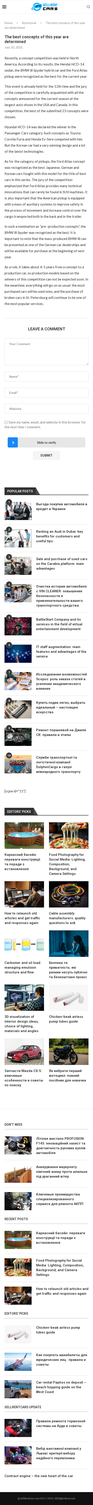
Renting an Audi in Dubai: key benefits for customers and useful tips (59, 536)
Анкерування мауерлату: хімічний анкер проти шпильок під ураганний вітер (61, 1171)
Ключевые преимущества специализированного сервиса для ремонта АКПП (59, 1199)
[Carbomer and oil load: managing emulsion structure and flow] (24, 943)
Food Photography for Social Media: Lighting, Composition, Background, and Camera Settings (67, 864)
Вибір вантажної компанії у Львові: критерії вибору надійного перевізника (58, 1453)
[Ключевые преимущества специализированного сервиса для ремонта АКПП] (18, 1201)
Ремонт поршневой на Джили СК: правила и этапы (61, 732)
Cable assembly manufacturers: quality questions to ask (67, 918)
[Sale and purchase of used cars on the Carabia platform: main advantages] (18, 566)
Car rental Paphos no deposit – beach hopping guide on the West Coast (61, 1387)
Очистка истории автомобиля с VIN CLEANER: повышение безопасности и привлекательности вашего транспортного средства (61, 595)
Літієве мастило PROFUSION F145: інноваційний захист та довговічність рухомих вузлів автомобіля (61, 1146)
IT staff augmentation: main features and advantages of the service (61, 651)
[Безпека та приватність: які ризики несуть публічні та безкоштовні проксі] (68, 943)
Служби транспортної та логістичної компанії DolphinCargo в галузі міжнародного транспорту (58, 764)
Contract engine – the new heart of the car (39, 1476)
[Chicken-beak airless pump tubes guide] (68, 998)
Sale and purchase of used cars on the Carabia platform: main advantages (61, 564)
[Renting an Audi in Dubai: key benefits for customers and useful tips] (18, 538)
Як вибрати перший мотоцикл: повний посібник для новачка (67, 1075)
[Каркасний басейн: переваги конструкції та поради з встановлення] (24, 835)
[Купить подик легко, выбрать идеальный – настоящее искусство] (18, 709)
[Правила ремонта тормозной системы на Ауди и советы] (18, 1428)
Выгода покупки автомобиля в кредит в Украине (61, 506)
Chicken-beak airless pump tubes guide (66, 1019)
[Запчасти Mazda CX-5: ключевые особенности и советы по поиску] (24, 1051)
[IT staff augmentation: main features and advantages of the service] (18, 654)
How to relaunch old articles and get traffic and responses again (22, 918)
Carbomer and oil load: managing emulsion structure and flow (23, 967)
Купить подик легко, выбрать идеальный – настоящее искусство (60, 707)
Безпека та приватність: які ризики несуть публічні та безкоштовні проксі (68, 970)
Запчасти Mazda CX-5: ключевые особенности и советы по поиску (24, 1078)
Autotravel (29, 23)
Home (8, 23)
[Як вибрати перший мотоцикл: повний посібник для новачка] (68, 1051)
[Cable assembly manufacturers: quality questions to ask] (68, 894)
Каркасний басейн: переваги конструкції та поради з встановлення (22, 862)
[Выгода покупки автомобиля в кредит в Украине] (18, 511)
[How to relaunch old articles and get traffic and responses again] (24, 894)
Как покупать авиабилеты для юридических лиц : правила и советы (61, 1360)
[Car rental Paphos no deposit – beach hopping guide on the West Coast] (18, 1389)
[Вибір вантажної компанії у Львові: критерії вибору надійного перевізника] (18, 1455)
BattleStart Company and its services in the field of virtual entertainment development (59, 624)
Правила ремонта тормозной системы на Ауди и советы (60, 1423)
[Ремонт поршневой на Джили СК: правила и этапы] (18, 737)
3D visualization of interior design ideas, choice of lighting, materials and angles (22, 1024)
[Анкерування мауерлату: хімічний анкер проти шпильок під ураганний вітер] (18, 1174)
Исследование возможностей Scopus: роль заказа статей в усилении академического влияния (61, 681)
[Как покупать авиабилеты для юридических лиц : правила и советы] (18, 1362)
